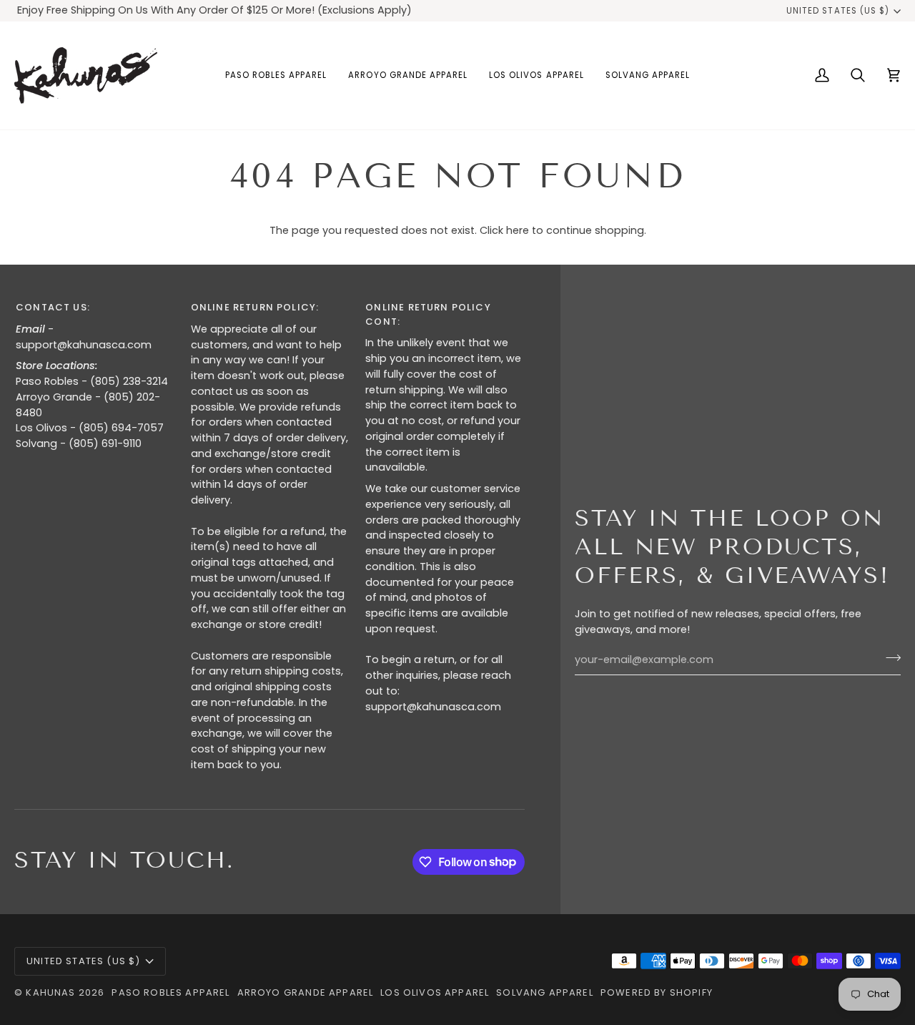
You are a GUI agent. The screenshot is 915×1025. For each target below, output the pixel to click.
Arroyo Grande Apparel (305, 992)
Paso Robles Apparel (170, 992)
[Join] (889, 658)
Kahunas (50, 992)
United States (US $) (837, 10)
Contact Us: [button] (53, 307)
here (517, 230)
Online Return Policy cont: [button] (427, 314)
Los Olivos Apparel (434, 992)
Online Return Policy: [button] (255, 307)
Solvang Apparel (544, 992)
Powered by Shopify (656, 992)
